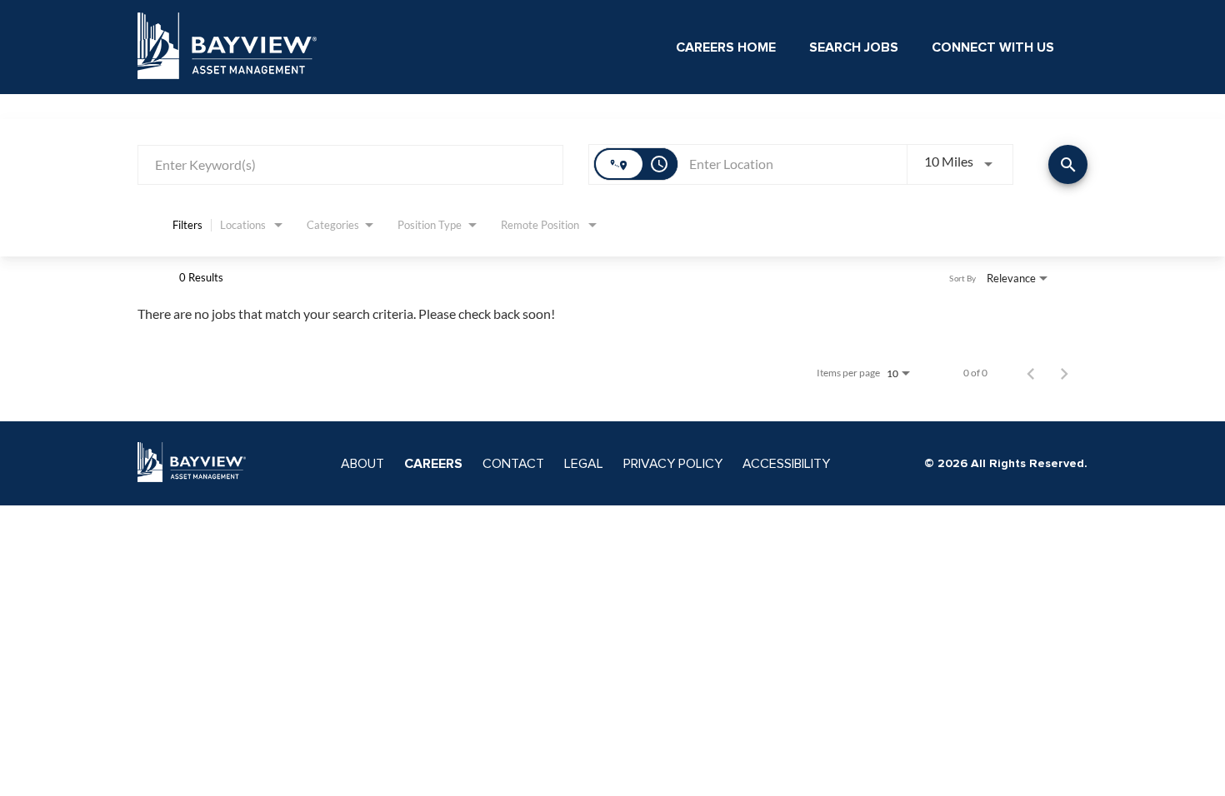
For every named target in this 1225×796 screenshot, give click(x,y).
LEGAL (583, 463)
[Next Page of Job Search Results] (1064, 373)
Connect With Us (993, 47)
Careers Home (726, 47)
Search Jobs (853, 47)
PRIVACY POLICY (672, 463)
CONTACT (513, 463)
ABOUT (362, 463)
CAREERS (433, 463)
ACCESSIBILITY (786, 463)
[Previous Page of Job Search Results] (1031, 373)
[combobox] (350, 164)
